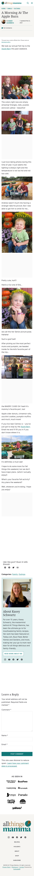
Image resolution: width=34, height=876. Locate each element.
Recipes (17, 842)
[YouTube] (9, 659)
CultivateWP (16, 869)
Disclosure (15, 867)
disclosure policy (6, 42)
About (17, 851)
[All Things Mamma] (17, 833)
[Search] (28, 3)
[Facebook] (13, 659)
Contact (21, 867)
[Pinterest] (22, 659)
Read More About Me (13, 654)
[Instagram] (5, 659)
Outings (17, 8)
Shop (17, 855)
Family (9, 8)
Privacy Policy (6, 867)
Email (5, 744)
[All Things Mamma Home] (12, 3)
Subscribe (17, 860)
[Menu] (32, 3)
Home (4, 8)
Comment (6, 710)
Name (5, 735)
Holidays (17, 846)
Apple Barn (6, 49)
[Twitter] (17, 659)
